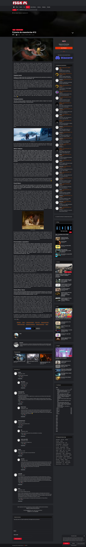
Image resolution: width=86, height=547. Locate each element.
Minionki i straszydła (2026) (66, 245)
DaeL (14, 34)
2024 (57, 416)
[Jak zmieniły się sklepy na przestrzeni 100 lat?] (57, 289)
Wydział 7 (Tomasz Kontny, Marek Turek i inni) (65, 74)
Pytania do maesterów (31, 324)
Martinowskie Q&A (45, 322)
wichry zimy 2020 (24, 439)
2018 (57, 425)
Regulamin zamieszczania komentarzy (32, 508)
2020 (57, 422)
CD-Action (57, 441)
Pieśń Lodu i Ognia (19, 29)
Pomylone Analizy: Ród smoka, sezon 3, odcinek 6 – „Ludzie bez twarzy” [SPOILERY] (66, 285)
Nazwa (15, 530)
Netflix (63, 453)
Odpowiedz (20, 378)
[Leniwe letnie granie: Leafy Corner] (57, 327)
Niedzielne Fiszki (68, 453)
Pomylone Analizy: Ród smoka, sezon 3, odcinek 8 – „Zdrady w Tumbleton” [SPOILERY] (63, 275)
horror (64, 448)
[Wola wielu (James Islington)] (57, 378)
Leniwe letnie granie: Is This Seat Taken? (64, 394)
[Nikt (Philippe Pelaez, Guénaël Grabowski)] (57, 374)
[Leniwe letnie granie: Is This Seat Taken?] (57, 323)
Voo (63, 462)
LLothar (57, 451)
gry (60, 445)
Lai (66, 450)
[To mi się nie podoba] (17, 319)
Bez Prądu (62, 439)
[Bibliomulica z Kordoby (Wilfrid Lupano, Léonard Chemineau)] (57, 370)
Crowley (60, 73)
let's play (69, 450)
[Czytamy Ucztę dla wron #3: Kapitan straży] (57, 362)
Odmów (73, 543)
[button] (84, 535)
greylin (60, 67)
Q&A (47, 324)
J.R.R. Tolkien (68, 448)
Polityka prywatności (73, 545)
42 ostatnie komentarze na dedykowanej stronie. (63, 216)
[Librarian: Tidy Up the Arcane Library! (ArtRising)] (57, 339)
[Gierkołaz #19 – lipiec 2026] (57, 335)
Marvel (67, 451)
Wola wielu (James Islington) (66, 377)
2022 (57, 419)
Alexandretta (58, 439)
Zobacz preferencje (81, 543)
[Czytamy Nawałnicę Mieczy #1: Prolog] (20, 357)
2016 (57, 428)
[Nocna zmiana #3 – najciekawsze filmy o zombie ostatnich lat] (57, 250)
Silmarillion (62, 459)
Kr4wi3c (57, 450)
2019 (57, 424)
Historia (67, 447)
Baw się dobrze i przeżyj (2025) (66, 254)
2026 (57, 387)
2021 (57, 421)
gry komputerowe (65, 445)
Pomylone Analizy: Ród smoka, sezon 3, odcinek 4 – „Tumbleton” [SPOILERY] (66, 299)
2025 (57, 415)
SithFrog (66, 459)
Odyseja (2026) (63, 241)
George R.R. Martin (30, 322)
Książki (14, 29)
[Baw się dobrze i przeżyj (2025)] (57, 255)
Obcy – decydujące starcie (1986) (61, 234)
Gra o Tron (38, 322)
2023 (57, 418)
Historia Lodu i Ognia (59, 448)
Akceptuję (66, 543)
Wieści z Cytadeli (67, 462)
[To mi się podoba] (22, 386)
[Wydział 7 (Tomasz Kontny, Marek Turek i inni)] (57, 366)
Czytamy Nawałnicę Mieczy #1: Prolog (19, 361)
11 (26, 34)
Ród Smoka (57, 459)
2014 (57, 431)
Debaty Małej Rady (59, 444)
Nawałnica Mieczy (58, 453)
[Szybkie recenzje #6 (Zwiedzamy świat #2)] (57, 238)
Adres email (16, 534)
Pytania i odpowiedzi (40, 324)
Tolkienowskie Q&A (59, 462)
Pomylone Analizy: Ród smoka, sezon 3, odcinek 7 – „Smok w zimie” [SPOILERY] (66, 280)
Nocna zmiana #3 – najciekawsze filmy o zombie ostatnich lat (66, 250)
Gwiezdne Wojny (62, 447)
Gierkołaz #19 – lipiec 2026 (65, 333)
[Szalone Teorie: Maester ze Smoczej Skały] (33, 357)
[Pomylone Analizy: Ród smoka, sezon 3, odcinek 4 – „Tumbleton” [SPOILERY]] (57, 299)
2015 (57, 429)
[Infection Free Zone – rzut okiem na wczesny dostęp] (57, 331)
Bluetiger (19, 34)
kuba (63, 450)
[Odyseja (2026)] (57, 242)
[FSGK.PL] (20, 2)
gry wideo (57, 447)
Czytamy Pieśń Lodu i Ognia (60, 442)
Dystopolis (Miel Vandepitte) (61, 358)
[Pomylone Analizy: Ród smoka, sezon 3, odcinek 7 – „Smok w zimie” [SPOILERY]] (57, 280)
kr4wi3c (60, 102)
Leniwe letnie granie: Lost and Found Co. (65, 144)
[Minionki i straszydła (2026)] (57, 246)
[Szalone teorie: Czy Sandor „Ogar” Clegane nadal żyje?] (46, 357)
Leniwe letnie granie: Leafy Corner (63, 402)
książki (61, 450)
